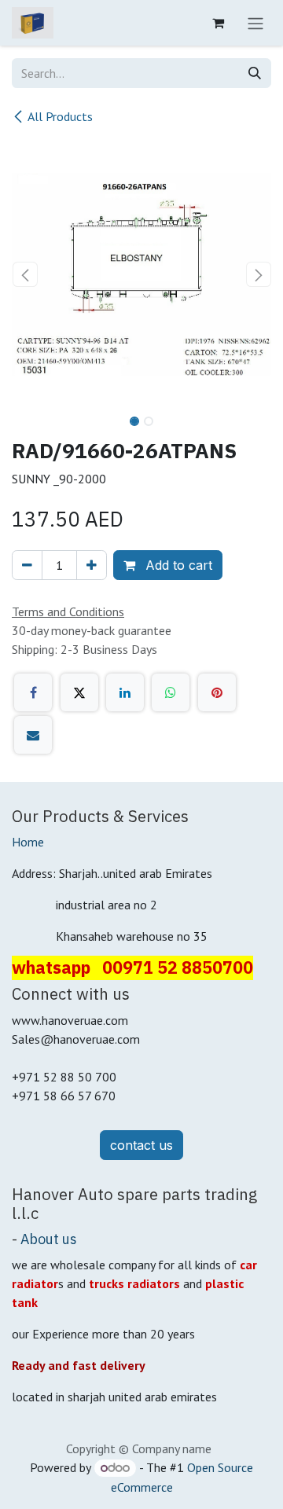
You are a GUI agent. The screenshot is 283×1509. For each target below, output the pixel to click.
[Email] (33, 735)
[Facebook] (33, 692)
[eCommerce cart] (217, 23)
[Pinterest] (217, 692)
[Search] (254, 73)
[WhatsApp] (170, 692)
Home (28, 842)
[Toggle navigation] (255, 22)
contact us (141, 1145)
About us (48, 1239)
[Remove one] (27, 565)
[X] (79, 692)
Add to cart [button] (177, 565)
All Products (60, 116)
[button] (25, 274)
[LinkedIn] (125, 692)
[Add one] (91, 565)
